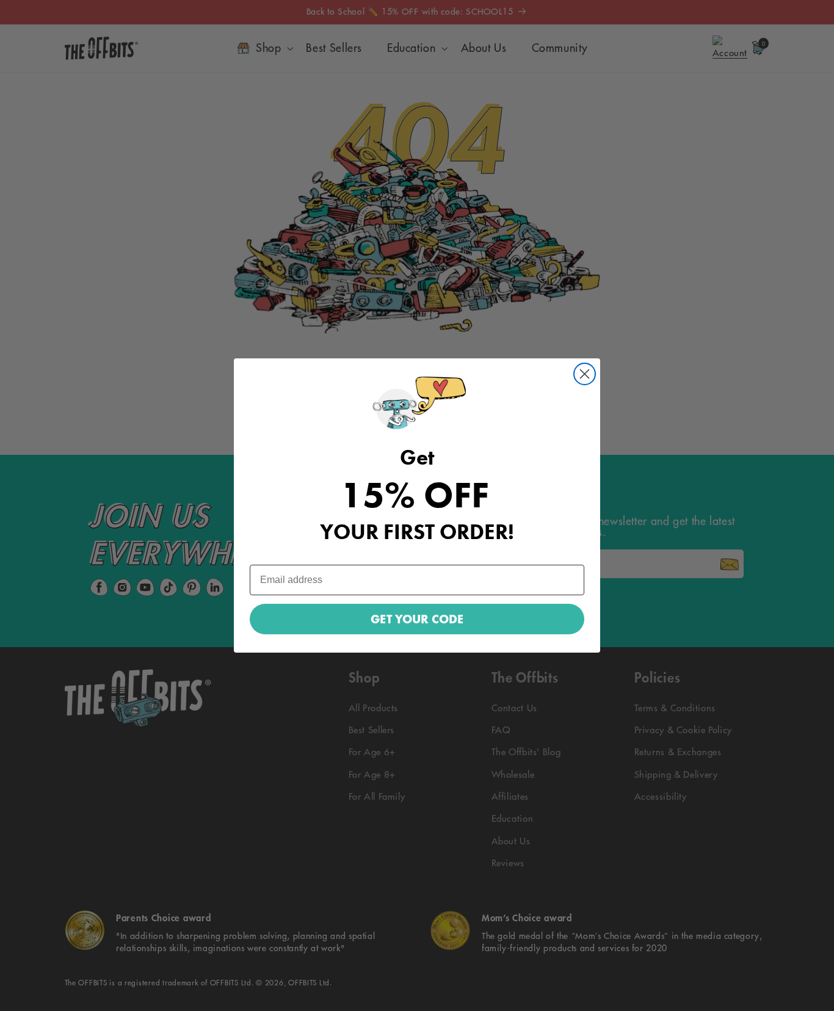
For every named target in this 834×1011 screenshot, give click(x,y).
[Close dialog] (584, 374)
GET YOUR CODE (417, 619)
